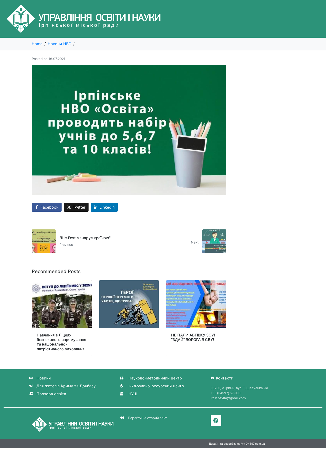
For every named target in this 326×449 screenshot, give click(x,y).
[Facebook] (216, 420)
